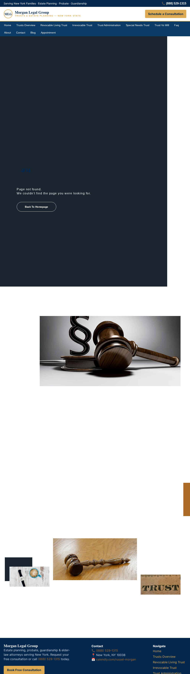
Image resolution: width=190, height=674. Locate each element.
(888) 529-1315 (176, 3)
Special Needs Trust (137, 25)
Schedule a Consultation (165, 14)
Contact (20, 32)
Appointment (48, 32)
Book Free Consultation (24, 670)
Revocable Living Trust (53, 25)
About (7, 32)
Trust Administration (109, 25)
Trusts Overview (25, 25)
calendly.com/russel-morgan (116, 659)
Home (7, 25)
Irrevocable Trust (82, 25)
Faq (176, 25)
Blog (33, 32)
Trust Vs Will (162, 25)
